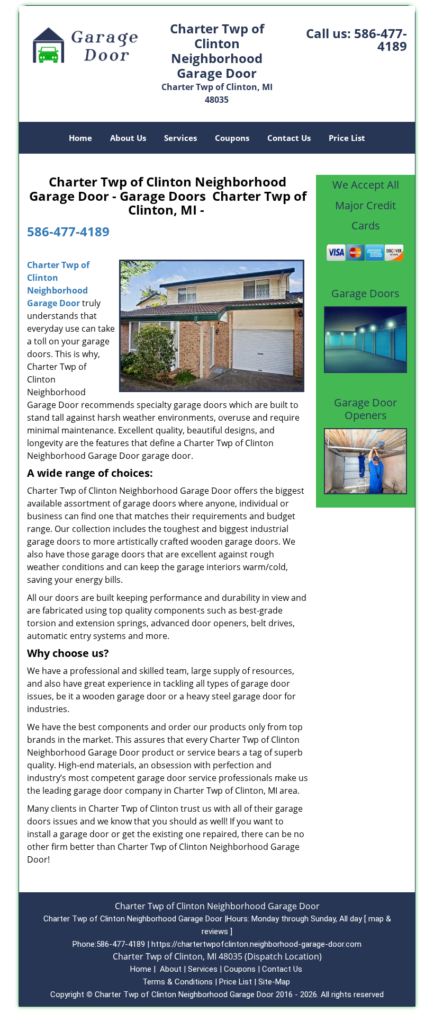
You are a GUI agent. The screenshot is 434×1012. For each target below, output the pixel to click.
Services (180, 137)
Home (80, 137)
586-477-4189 (380, 39)
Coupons (232, 137)
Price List (347, 137)
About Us (128, 137)
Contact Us (289, 137)
